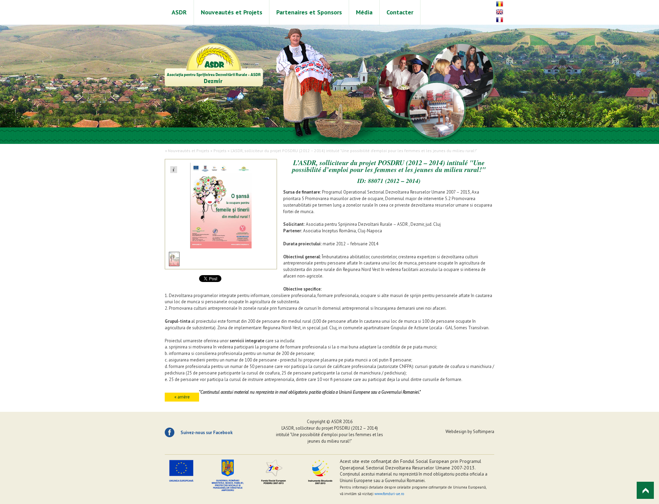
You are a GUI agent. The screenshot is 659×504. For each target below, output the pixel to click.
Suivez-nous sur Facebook (207, 432)
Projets (220, 150)
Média (364, 12)
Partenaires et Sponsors (309, 12)
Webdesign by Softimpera (470, 431)
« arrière (182, 397)
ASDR (179, 12)
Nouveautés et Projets (231, 12)
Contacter (399, 12)
